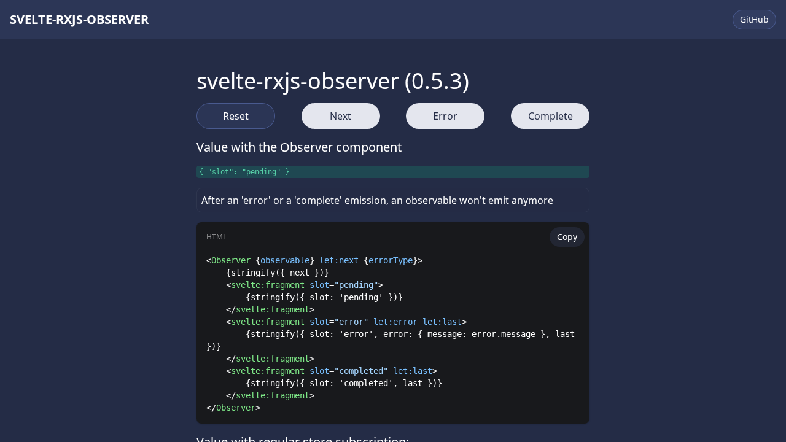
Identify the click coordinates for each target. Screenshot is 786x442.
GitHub (754, 19)
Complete (550, 116)
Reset (236, 116)
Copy (567, 236)
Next (340, 116)
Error (445, 116)
